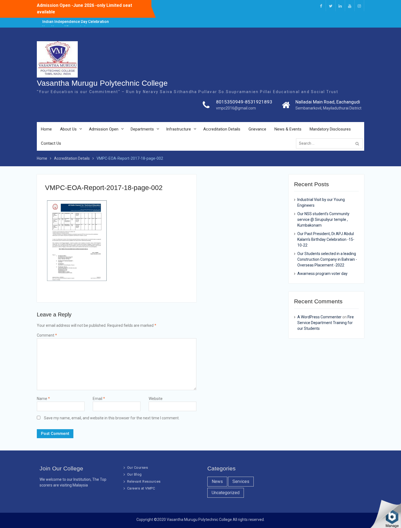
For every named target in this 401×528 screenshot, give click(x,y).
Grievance (257, 129)
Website (156, 398)
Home (46, 129)
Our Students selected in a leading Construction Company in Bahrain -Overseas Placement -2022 (327, 259)
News (217, 481)
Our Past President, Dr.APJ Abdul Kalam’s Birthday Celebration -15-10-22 (325, 239)
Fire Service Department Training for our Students (325, 323)
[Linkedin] (340, 5)
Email (99, 398)
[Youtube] (349, 5)
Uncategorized (226, 492)
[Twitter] (330, 5)
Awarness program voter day (322, 273)
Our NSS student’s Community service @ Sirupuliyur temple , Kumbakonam (323, 219)
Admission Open (103, 129)
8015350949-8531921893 (244, 102)
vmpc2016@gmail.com (236, 108)
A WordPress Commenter (319, 317)
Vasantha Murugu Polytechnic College (102, 83)
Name (43, 398)
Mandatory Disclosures (330, 129)
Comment (47, 335)
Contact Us (51, 143)
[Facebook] (321, 5)
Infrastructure (178, 129)
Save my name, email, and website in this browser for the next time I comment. (111, 418)
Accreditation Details (221, 129)
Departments (142, 129)
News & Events (287, 129)
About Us (68, 129)
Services (240, 481)
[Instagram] (359, 5)
